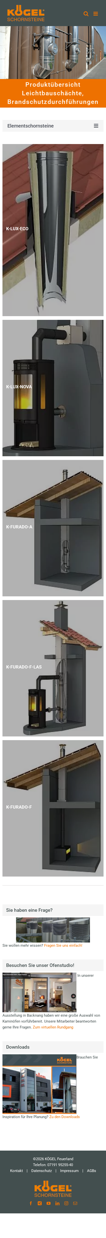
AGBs (91, 1171)
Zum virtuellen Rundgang (53, 1027)
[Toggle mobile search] (86, 13)
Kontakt (16, 1171)
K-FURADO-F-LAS (24, 666)
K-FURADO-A (19, 526)
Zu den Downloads (64, 1117)
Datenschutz (41, 1171)
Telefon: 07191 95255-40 (53, 1165)
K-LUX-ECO (17, 228)
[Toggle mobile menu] (96, 13)
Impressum (69, 1171)
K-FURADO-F (19, 807)
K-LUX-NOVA (19, 386)
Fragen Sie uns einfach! (63, 945)
